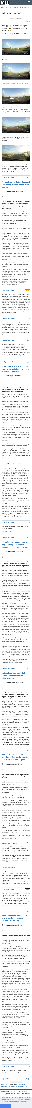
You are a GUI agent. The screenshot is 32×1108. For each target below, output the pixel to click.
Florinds (27, 868)
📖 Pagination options (16, 18)
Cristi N (27, 21)
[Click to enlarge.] (16, 47)
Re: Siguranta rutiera (9, 21)
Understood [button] (5, 1106)
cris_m (27, 290)
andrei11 (27, 1066)
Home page (4, 1084)
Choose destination (23, 1086)
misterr (27, 177)
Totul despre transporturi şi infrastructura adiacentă (15, 7)
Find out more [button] (23, 1101)
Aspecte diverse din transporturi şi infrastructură (14, 9)
